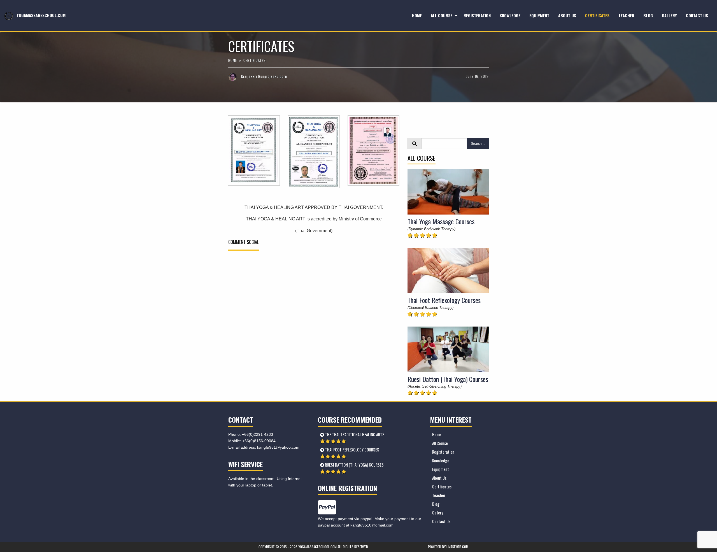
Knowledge (510, 15)
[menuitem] (417, 16)
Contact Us (697, 15)
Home (417, 15)
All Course (441, 15)
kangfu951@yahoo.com (278, 447)
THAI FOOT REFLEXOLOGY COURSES (351, 450)
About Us (567, 15)
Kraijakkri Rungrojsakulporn (264, 76)
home (233, 60)
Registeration (477, 15)
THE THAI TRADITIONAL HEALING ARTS (354, 434)
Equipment (539, 15)
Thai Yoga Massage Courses (441, 221)
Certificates (597, 15)
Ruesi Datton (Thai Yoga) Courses (448, 379)
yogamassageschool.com (41, 15)
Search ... (478, 144)
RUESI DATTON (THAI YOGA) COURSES (354, 465)
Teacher (626, 15)
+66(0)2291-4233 (257, 434)
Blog (648, 15)
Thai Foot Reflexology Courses (444, 300)
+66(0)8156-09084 (259, 441)
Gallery (669, 15)
